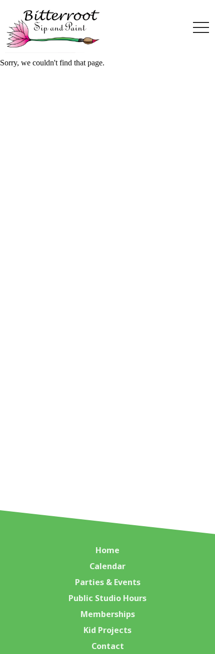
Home (108, 550)
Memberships (107, 614)
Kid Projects (108, 630)
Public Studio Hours (107, 598)
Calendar (108, 566)
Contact (108, 646)
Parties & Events (107, 582)
